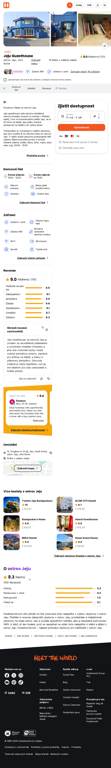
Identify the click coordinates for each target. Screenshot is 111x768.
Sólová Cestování (71, 705)
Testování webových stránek (19, 754)
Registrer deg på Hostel (94, 705)
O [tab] (4, 88)
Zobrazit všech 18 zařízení (85, 71)
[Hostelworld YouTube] (7, 682)
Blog (65, 682)
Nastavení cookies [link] (59, 754)
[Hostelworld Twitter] (14, 675)
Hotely (43, 682)
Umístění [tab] (31, 88)
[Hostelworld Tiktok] (20, 682)
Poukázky (76, 747)
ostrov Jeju (9, 60)
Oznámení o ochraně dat (17, 747)
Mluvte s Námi (46, 708)
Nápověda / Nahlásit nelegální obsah (48, 716)
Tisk (88, 682)
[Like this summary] (41, 379)
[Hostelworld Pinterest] (14, 682)
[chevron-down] (29, 579)
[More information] (46, 329)
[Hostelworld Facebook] (7, 675)
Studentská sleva (71, 712)
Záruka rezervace (72, 690)
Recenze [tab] (46, 88)
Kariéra (89, 690)
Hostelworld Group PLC (95, 674)
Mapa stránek (42, 754)
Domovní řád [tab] (16, 88)
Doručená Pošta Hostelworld (94, 720)
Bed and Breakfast (49, 690)
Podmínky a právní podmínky (45, 747)
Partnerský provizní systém (94, 712)
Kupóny (65, 747)
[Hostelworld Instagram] (20, 675)
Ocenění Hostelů (71, 697)
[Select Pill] (70, 5)
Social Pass (68, 674)
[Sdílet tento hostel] (105, 46)
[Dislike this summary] (48, 379)
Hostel (7, 52)
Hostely (43, 674)
